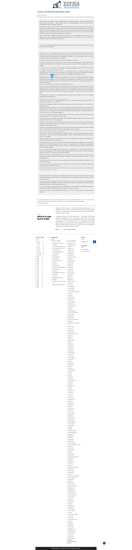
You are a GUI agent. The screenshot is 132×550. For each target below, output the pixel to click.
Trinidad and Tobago (72, 514)
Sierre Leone (81, 199)
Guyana (70, 359)
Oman (69, 448)
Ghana (69, 349)
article (61, 17)
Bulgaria (70, 279)
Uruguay (70, 528)
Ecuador (70, 326)
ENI (53, 262)
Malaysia (70, 402)
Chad (69, 293)
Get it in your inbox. (52, 75)
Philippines (70, 462)
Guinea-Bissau (71, 357)
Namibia (70, 425)
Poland (69, 463)
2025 (38, 256)
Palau (69, 451)
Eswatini (70, 338)
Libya (69, 396)
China (69, 297)
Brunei (69, 277)
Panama (70, 455)
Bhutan (69, 267)
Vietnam (70, 533)
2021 (38, 263)
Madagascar (71, 399)
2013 (38, 277)
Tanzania (70, 507)
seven (50, 122)
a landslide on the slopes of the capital (68, 68)
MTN (54, 279)
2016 (38, 272)
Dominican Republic (72, 319)
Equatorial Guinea (72, 333)
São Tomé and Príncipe (73, 475)
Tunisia (69, 515)
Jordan (69, 378)
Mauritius (70, 409)
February (40, 253)
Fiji (68, 342)
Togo (69, 512)
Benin (69, 265)
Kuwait (69, 383)
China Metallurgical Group (58, 246)
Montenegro (70, 418)
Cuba (69, 309)
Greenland (70, 350)
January (39, 254)
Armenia (70, 255)
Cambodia (70, 286)
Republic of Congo (72, 467)
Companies (54, 240)
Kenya (69, 382)
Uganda (70, 524)
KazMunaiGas (56, 269)
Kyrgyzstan (70, 385)
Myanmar (70, 423)
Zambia (69, 536)
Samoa (69, 474)
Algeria (69, 248)
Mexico (69, 411)
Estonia (69, 336)
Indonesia (70, 369)
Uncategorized (70, 541)
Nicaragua (70, 434)
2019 (38, 266)
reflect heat (54, 91)
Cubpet (54, 255)
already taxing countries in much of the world (50, 102)
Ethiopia (70, 340)
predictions (90, 110)
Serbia (69, 481)
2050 (46, 110)
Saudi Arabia (71, 477)
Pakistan (70, 449)
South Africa (70, 491)
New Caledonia (71, 430)
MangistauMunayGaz (57, 277)
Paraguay (70, 458)
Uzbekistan (70, 529)
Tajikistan (70, 505)
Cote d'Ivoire (71, 305)
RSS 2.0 (56, 201)
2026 (38, 241)
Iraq (69, 373)
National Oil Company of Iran (59, 281)
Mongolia (70, 416)
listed (52, 138)
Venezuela (70, 531)
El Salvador (70, 331)
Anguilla (70, 251)
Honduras (70, 363)
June (39, 246)
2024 (38, 258)
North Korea (70, 442)
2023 (38, 259)
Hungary (70, 364)
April (39, 249)
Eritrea (69, 335)
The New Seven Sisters (69, 229)
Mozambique (71, 422)
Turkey (69, 517)
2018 (38, 268)
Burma (69, 283)
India (69, 368)
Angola (69, 250)
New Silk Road (71, 432)
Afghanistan (70, 244)
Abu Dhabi (70, 243)
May (39, 247)
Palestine (70, 453)
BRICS (69, 276)
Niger (69, 437)
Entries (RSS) (85, 249)
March (39, 251)
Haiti (69, 361)
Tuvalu (69, 521)
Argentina (70, 253)
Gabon (69, 343)
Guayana (70, 354)
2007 (38, 287)
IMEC (69, 366)
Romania (70, 469)
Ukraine (70, 526)
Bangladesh (70, 260)
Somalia (70, 488)
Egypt (69, 330)
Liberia (69, 394)
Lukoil (54, 276)
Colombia (70, 298)
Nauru (69, 427)
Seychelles (70, 482)
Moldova (70, 415)
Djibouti (69, 316)
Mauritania (70, 408)
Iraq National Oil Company (58, 267)
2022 (38, 261)
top (104, 543)
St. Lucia (70, 498)
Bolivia (69, 269)
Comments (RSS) (85, 251)
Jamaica (70, 376)
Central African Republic (73, 291)
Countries (69, 240)
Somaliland (70, 489)
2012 (38, 278)
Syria (69, 503)
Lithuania (70, 397)
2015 (38, 273)
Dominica (70, 317)
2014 (38, 275)
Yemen (69, 534)
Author (57, 229)
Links (68, 543)
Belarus (69, 264)
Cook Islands (71, 302)
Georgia (70, 347)
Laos (69, 387)
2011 (38, 280)
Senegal (70, 479)
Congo (69, 300)
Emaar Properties (56, 260)
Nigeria (69, 439)
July (38, 244)
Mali (69, 406)
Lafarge (54, 270)
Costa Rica (70, 304)
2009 (38, 284)
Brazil (69, 274)
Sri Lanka (70, 496)
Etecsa (54, 263)
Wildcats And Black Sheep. (63, 548)
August (39, 242)
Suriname (70, 502)
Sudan (69, 500)
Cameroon (70, 288)
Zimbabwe (70, 538)
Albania (69, 246)
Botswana (70, 272)
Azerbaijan (70, 257)
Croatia (69, 307)
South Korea (71, 493)
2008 (38, 285)
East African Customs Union (74, 323)
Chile (69, 295)
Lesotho (70, 392)
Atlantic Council (81, 74)
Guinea (69, 356)
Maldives (70, 404)
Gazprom (55, 265)
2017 (38, 270)
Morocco (70, 420)
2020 (38, 265)
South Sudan (71, 495)
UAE (69, 522)
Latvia (69, 389)
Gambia (70, 345)
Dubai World (55, 257)
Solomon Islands (71, 486)
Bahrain (70, 258)
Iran (69, 371)
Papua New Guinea (72, 456)
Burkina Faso (71, 281)
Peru (69, 460)
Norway (69, 446)
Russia (69, 470)
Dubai (69, 321)
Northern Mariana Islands (73, 444)
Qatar (69, 465)
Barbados (70, 262)
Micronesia (70, 413)
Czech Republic (71, 310)
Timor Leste (70, 510)
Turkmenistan (71, 519)
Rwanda (70, 472)
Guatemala (70, 352)
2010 (38, 282)
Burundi (70, 284)
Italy (69, 375)
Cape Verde (70, 290)
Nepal (69, 429)
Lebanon (70, 390)
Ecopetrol (55, 258)
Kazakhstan (70, 380)
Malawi (69, 401)
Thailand (70, 508)
